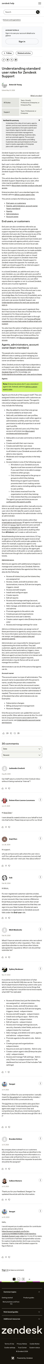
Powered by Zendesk (25, 1358)
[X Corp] (12, 60)
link (6, 1104)
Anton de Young (15, 85)
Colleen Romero (15, 1181)
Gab (10, 878)
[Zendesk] (22, 1330)
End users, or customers (16, 203)
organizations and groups (12, 522)
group (13, 525)
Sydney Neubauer (16, 969)
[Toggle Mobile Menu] (39, 3)
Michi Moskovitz (15, 930)
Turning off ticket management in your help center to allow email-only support (22, 321)
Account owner (12, 216)
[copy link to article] (3, 60)
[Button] (4, 733)
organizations (14, 527)
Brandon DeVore (15, 1139)
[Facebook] (7, 60)
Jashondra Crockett (17, 768)
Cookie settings (9, 1347)
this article (14, 1097)
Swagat (12, 1084)
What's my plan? (36, 96)
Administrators (12, 214)
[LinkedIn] (16, 60)
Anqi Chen (8, 813)
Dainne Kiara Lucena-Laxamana (22, 800)
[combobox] (22, 749)
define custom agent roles (24, 195)
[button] (20, 1291)
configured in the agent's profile (18, 502)
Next (29, 1279)
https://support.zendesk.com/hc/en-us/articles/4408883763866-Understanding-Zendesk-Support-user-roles (19, 1233)
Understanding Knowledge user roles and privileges (22, 374)
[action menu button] (40, 767)
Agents (9, 211)
